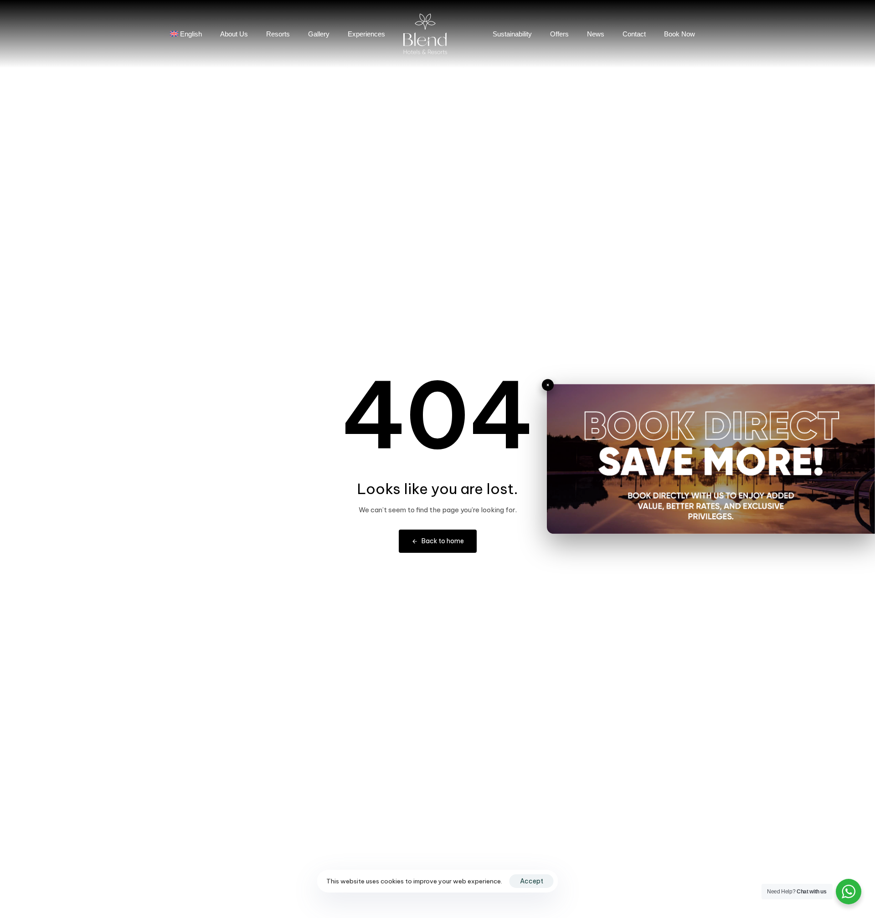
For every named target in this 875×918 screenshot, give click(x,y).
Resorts (278, 34)
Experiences (366, 34)
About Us (234, 34)
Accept (531, 881)
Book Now (679, 34)
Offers (559, 34)
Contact (634, 34)
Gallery (318, 34)
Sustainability (512, 34)
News (595, 34)
